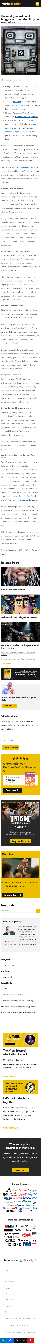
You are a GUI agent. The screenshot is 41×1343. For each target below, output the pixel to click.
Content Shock (30, 328)
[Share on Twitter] (17, 1340)
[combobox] (18, 911)
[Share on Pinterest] (30, 1340)
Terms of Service (10, 1281)
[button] (38, 4)
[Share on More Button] (37, 1340)
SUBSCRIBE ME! (10, 747)
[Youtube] (28, 1260)
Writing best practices (28, 659)
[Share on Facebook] (10, 1340)
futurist (10, 659)
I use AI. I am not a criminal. (9, 989)
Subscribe (8, 1294)
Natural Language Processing (23, 167)
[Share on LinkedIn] (3, 1340)
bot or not (17, 101)
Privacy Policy (9, 1299)
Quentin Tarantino (29, 499)
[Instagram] (24, 1260)
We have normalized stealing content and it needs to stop (17, 1001)
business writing (11, 652)
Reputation (8, 1288)
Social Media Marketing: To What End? (12, 995)
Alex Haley (12, 499)
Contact (7, 1312)
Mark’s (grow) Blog (11, 1307)
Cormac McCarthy (18, 496)
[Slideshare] (32, 1260)
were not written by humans (26, 116)
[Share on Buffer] (23, 1340)
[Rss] (36, 1260)
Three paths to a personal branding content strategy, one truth (18, 1006)
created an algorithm (14, 90)
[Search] (38, 911)
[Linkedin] (21, 1260)
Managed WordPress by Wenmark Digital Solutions (20, 1332)
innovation (22, 652)
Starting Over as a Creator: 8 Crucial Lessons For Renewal (18, 1012)
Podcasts (7, 1276)
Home (6, 1270)
